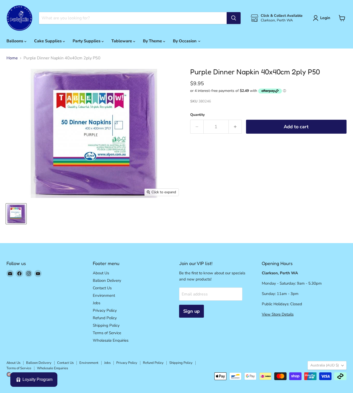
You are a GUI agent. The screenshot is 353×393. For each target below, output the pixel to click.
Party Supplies (87, 41)
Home (12, 58)
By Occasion (185, 41)
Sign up (191, 311)
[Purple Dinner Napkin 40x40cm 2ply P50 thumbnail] (16, 214)
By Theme (153, 41)
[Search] (234, 18)
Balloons (15, 41)
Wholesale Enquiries (110, 340)
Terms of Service (107, 332)
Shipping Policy (106, 325)
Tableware (122, 41)
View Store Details (278, 314)
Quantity (197, 115)
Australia (324, 365)
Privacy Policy (105, 310)
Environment (104, 295)
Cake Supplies (48, 41)
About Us (101, 273)
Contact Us (102, 288)
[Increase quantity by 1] (235, 127)
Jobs (96, 303)
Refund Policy (105, 317)
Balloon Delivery (107, 280)
